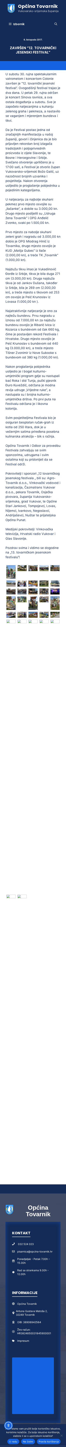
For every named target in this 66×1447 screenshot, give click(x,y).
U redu (13, 1441)
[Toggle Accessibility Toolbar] (8, 1426)
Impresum (23, 1340)
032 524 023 (26, 1244)
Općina (22, 1303)
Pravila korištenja (49, 1441)
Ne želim (28, 1441)
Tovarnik (32, 1303)
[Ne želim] (61, 1435)
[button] (56, 24)
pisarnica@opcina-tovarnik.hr (34, 1251)
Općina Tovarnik (38, 6)
